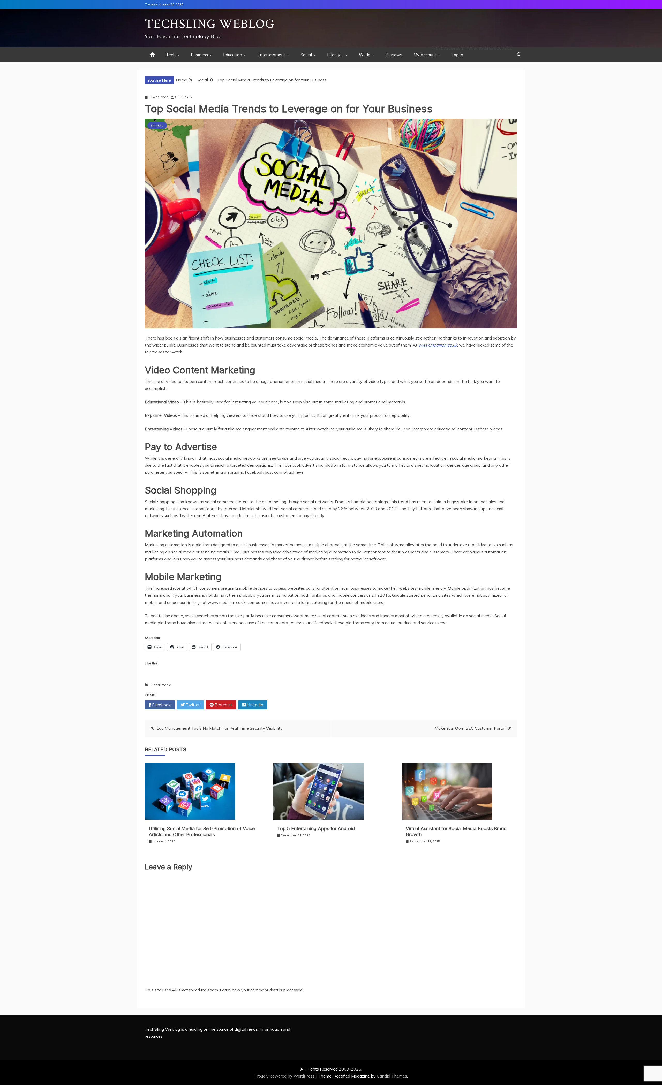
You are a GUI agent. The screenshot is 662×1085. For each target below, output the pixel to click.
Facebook (161, 704)
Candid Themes (392, 1076)
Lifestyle (335, 54)
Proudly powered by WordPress (284, 1076)
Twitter (192, 704)
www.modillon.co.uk (437, 345)
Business (199, 54)
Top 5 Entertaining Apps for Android (316, 828)
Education (232, 54)
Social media (161, 685)
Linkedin (254, 704)
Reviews (394, 54)
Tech (171, 54)
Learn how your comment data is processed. (261, 989)
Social (306, 54)
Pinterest (223, 704)
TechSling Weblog (209, 24)
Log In (457, 54)
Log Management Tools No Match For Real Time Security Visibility (220, 728)
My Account (424, 54)
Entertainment (271, 54)
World (364, 54)
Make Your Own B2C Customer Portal (470, 728)
